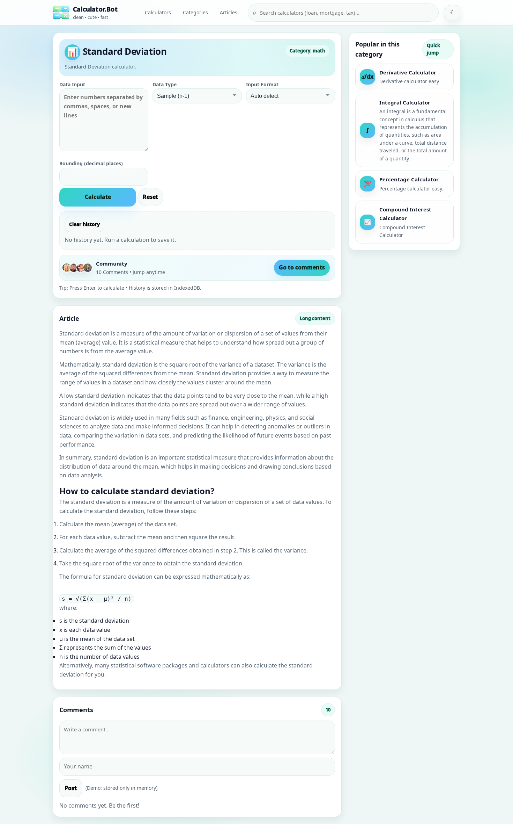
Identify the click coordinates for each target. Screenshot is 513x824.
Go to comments (302, 267)
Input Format (262, 84)
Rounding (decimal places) (91, 163)
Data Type (165, 84)
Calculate (98, 197)
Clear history (84, 224)
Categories (195, 12)
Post (71, 788)
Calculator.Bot (95, 9)
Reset (150, 197)
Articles (228, 12)
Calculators (158, 12)
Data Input (72, 84)
